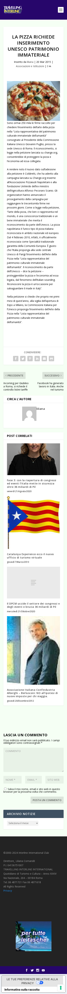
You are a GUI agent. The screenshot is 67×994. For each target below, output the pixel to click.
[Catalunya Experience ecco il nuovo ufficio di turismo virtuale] (33, 522)
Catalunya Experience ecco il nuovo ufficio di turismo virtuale (30, 555)
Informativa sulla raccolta (21, 989)
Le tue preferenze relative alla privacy (32, 981)
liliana (30, 62)
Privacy (7, 890)
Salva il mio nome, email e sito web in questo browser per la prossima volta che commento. (31, 790)
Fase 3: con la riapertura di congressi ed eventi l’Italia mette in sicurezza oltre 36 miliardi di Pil (31, 483)
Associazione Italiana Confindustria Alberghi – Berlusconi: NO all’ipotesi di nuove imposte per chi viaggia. (32, 693)
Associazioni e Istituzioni (30, 66)
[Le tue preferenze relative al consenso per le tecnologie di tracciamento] (60, 987)
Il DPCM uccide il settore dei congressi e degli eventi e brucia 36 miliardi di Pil (33, 605)
